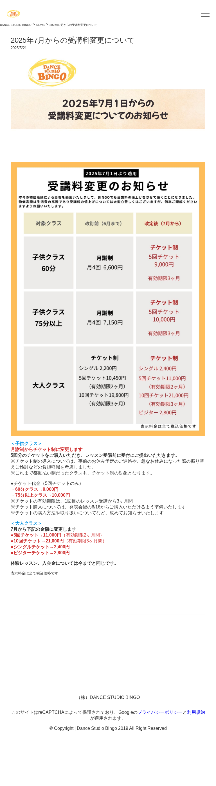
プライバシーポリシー (160, 712)
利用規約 (196, 712)
